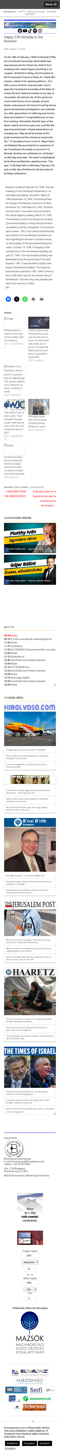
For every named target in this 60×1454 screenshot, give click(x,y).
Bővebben (10, 1448)
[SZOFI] (36, 1393)
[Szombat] (12, 1402)
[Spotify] (35, 32)
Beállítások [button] (12, 1443)
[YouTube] (25, 32)
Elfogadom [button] (29, 1443)
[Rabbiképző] (19, 1402)
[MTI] (50, 1393)
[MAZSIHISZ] (30, 1384)
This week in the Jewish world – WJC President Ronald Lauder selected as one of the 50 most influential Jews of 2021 (14, 422)
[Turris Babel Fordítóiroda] (16, 1393)
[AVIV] (15, 1376)
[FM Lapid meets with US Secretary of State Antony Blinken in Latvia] (38, 407)
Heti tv (9, 627)
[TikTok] (30, 32)
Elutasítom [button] (45, 1443)
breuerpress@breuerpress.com (28, 1161)
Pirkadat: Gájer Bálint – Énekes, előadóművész (28, 580)
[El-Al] (34, 1376)
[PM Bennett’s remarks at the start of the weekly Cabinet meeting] (14, 323)
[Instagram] (40, 32)
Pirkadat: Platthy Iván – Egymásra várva (24, 549)
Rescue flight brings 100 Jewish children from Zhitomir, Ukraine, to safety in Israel (14, 385)
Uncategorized (36, 487)
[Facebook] (20, 32)
